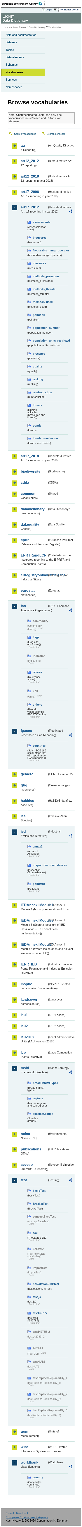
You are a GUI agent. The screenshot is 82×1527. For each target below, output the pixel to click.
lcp (23, 1052)
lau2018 (27, 1037)
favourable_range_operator (40, 250)
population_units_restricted (40, 340)
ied (23, 831)
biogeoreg (40, 237)
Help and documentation (21, 35)
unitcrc (37, 704)
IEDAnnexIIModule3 (34, 920)
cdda (25, 482)
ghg (24, 785)
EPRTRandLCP (34, 555)
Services (11, 79)
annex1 (37, 846)
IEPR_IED (29, 964)
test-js (37, 1297)
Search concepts (56, 134)
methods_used (40, 302)
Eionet (22, 27)
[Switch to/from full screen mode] (56, 10)
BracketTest (40, 1203)
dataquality (30, 524)
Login (49, 9)
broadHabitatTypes (40, 1083)
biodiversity (30, 471)
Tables (10, 50)
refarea (37, 672)
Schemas (12, 64)
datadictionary (33, 509)
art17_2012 (30, 207)
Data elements (15, 57)
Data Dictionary (37, 27)
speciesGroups (40, 1113)
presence (39, 353)
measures (39, 263)
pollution (39, 315)
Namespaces (14, 87)
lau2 (24, 1026)
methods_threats (40, 289)
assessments (40, 222)
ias (23, 816)
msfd (25, 1068)
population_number (40, 327)
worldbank (29, 1462)
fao (23, 606)
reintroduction (40, 392)
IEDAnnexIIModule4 (34, 944)
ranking (38, 379)
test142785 (40, 1313)
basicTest (39, 1190)
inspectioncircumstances (40, 865)
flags (36, 637)
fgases (26, 731)
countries (39, 745)
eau (35, 1233)
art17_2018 (30, 456)
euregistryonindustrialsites (34, 575)
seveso (27, 1164)
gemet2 (27, 774)
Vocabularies (14, 72)
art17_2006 (30, 192)
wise (24, 1447)
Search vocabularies (25, 134)
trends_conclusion (40, 438)
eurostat (28, 590)
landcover (29, 999)
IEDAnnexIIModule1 (34, 905)
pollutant (39, 884)
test (24, 1180)
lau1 (24, 1015)
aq (23, 145)
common (28, 493)
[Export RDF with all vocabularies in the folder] (70, 211)
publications (31, 1149)
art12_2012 (30, 161)
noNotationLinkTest (40, 1284)
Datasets (11, 42)
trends (37, 425)
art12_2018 (30, 176)
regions (38, 1098)
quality (37, 366)
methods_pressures (40, 276)
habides (27, 801)
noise (25, 1134)
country (38, 1477)
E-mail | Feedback (17, 1513)
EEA (23, 4)
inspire (26, 984)
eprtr (25, 540)
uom (24, 1431)
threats (37, 405)
